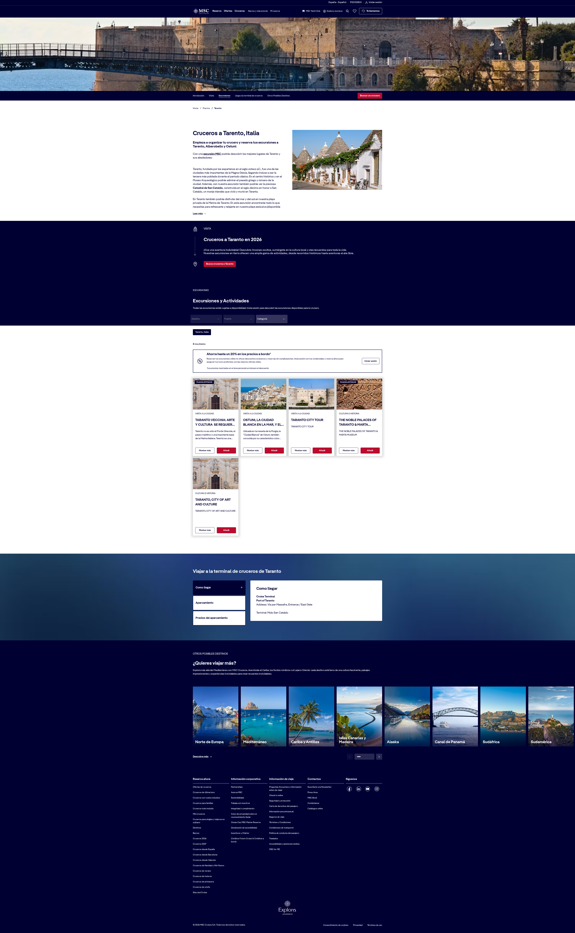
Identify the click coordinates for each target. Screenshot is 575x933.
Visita (211, 96)
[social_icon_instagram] (376, 788)
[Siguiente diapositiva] (379, 757)
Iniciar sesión (370, 361)
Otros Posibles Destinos (278, 96)
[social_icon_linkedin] (358, 788)
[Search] (347, 11)
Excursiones (224, 96)
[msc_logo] (201, 11)
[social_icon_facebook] (349, 788)
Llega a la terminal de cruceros (249, 96)
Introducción (198, 96)
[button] (272, 319)
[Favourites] (354, 11)
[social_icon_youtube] (367, 788)
